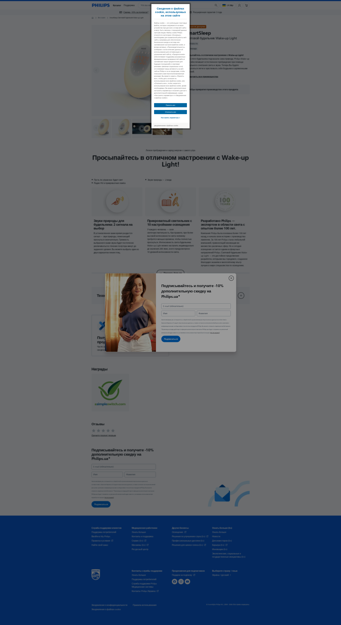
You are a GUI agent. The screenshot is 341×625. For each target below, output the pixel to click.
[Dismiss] (231, 278)
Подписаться (171, 339)
